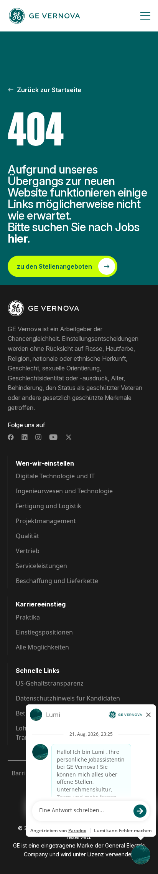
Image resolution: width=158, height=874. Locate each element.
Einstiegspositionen (44, 632)
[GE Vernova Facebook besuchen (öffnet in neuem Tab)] (11, 437)
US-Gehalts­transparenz (50, 683)
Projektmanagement (46, 521)
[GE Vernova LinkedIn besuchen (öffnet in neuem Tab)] (24, 437)
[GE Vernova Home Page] (44, 16)
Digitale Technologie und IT (55, 476)
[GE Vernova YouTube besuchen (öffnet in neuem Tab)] (53, 437)
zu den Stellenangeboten (54, 266)
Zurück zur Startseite (49, 90)
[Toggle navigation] (145, 16)
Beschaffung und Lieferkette (57, 581)
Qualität (27, 536)
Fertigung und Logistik (48, 506)
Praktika (28, 617)
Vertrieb (28, 551)
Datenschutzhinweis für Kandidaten (68, 698)
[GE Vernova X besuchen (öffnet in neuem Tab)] (69, 437)
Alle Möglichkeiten (42, 647)
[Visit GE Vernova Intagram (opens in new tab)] (38, 437)
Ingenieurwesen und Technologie (64, 491)
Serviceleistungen (41, 566)
